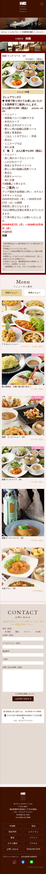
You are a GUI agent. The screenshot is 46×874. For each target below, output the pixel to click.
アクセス (33, 843)
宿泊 (33, 826)
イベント (33, 838)
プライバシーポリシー (11, 857)
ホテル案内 (12, 843)
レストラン (33, 832)
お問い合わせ (12, 849)
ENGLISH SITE (33, 849)
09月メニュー (34, 293)
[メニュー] (42, 4)
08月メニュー (12, 293)
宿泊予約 (12, 832)
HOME (12, 826)
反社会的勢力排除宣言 (29, 857)
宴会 (12, 838)
